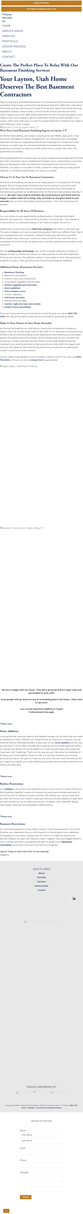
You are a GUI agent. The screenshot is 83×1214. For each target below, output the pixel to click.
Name (23, 1130)
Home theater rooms (15, 291)
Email (23, 1148)
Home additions (12, 288)
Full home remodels (14, 297)
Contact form (36, 360)
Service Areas (41, 886)
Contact (42, 890)
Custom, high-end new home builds (22, 304)
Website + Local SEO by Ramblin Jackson (44, 1108)
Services (41, 881)
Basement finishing (14, 272)
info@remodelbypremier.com (42, 9)
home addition (62, 743)
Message (24, 1172)
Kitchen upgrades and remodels (20, 285)
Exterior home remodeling (17, 307)
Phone (23, 1160)
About (41, 873)
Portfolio (41, 877)
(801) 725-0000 (42, 3)
